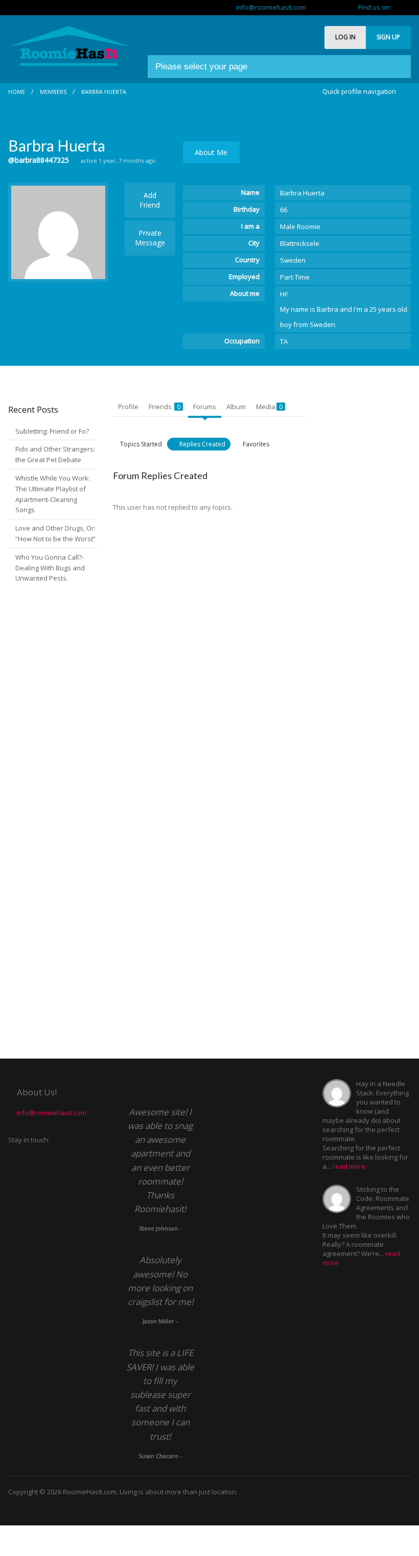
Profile (128, 406)
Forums (204, 406)
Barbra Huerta (103, 91)
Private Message (150, 237)
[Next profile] (341, 105)
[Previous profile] (325, 105)
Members (53, 91)
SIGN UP (388, 37)
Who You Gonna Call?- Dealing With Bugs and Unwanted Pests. (50, 568)
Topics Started (141, 444)
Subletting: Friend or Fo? (52, 431)
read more (349, 1166)
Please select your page (201, 66)
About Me (211, 152)
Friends (164, 406)
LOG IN (345, 37)
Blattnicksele (299, 243)
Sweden (293, 260)
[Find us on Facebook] (407, 7)
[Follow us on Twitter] (399, 7)
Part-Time (295, 277)
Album (236, 406)
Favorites (256, 444)
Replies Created (202, 444)
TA (284, 341)
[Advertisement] (370, 549)
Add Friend (149, 200)
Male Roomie (300, 226)
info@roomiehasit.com (268, 7)
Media (269, 406)
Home (16, 91)
